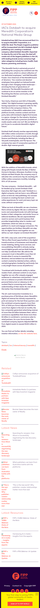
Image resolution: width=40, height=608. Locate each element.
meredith (30, 346)
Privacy (7, 586)
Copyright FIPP (30, 586)
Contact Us (17, 586)
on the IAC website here (27, 334)
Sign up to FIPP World (20, 604)
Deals (4, 350)
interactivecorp (20, 346)
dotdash (5, 346)
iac (11, 346)
